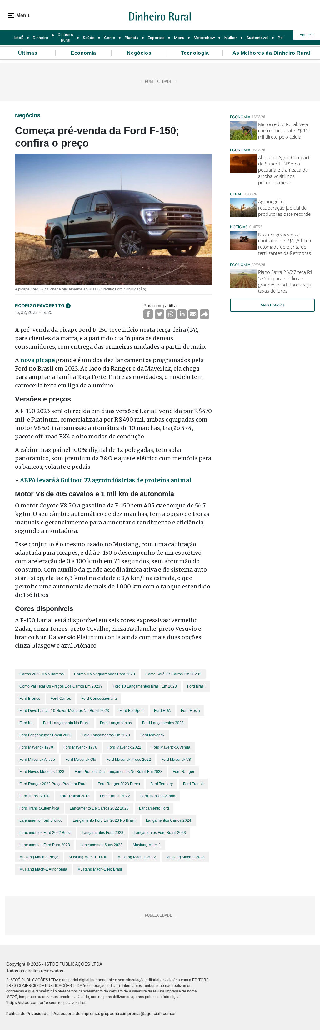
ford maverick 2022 (124, 747)
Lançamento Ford (154, 808)
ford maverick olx (80, 759)
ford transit (193, 784)
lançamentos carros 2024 (168, 820)
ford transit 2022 (115, 796)
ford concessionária (99, 698)
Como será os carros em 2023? (173, 674)
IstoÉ (18, 37)
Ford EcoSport (131, 711)
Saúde (89, 37)
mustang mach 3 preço (38, 857)
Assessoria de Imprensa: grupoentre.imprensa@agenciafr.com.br (114, 1013)
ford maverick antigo (37, 759)
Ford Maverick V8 (176, 759)
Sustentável (257, 37)
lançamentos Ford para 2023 (44, 845)
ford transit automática (39, 808)
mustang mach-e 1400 (88, 857)
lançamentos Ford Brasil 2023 (160, 833)
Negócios (139, 53)
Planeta (131, 37)
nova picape (37, 360)
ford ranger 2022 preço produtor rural (53, 784)
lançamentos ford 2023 (102, 833)
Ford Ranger (183, 772)
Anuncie (307, 35)
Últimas (27, 53)
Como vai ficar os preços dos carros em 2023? (60, 686)
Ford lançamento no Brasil (66, 723)
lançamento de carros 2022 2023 (99, 808)
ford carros (61, 698)
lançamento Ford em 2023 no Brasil (104, 820)
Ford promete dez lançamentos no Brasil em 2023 (118, 772)
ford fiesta (190, 711)
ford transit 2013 (75, 796)
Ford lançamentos (116, 723)
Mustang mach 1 (147, 845)
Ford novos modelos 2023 (41, 772)
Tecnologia (195, 53)
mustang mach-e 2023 (185, 857)
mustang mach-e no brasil (100, 869)
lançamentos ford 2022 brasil (45, 833)
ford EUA (162, 711)
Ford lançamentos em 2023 (106, 735)
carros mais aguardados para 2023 (104, 674)
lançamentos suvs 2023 (101, 845)
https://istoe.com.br (26, 1002)
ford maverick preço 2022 (128, 759)
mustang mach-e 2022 (137, 857)
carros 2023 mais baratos (41, 674)
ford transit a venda (157, 796)
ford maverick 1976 (80, 747)
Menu (179, 37)
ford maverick (152, 735)
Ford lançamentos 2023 (163, 723)
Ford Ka (26, 723)
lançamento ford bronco (40, 820)
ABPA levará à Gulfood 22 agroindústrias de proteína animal (105, 480)
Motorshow (204, 37)
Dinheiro (40, 37)
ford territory (161, 784)
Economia (83, 53)
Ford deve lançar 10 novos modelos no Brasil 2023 (64, 711)
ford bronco (29, 698)
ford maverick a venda (171, 747)
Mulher (230, 37)
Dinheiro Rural (65, 37)
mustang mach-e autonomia (43, 869)
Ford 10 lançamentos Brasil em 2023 (145, 686)
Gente (109, 37)
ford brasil (196, 686)
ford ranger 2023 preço (119, 784)
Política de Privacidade (27, 1013)
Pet (281, 37)
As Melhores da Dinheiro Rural (271, 53)
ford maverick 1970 (36, 747)
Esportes (156, 37)
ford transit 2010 (34, 796)
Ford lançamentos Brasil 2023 (45, 735)
